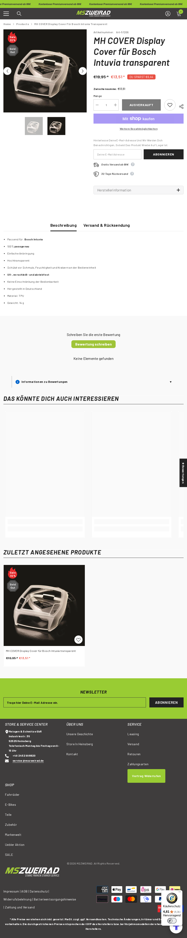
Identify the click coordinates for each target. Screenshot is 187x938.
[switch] (172, 920)
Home (7, 23)
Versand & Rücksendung (106, 225)
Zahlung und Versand (20, 907)
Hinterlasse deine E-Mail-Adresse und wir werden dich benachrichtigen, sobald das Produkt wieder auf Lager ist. (131, 143)
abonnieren (163, 154)
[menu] (6, 13)
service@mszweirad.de (28, 760)
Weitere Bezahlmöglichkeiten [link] (139, 128)
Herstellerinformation (114, 190)
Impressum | (12, 891)
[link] (45, 521)
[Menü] (179, 893)
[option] (45, 70)
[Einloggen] (167, 13)
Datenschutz (39, 891)
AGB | (25, 891)
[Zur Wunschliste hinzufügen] (170, 105)
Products (22, 23)
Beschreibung (63, 225)
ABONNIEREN (166, 702)
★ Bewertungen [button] (183, 472)
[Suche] (19, 13)
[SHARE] (180, 106)
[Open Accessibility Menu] (176, 927)
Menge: (98, 95)
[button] (7, 71)
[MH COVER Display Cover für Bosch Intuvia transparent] (44, 605)
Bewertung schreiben (93, 344)
